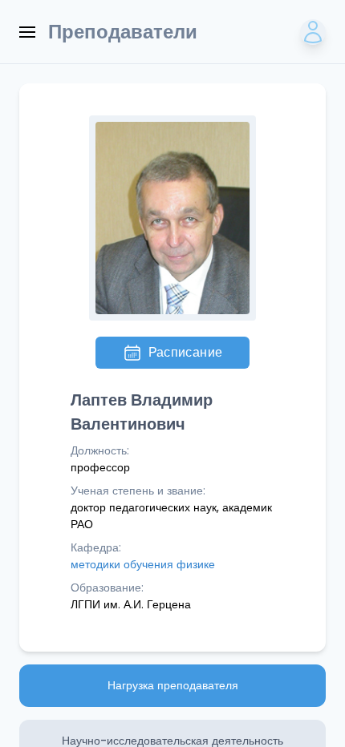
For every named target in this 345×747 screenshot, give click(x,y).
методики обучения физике (143, 564)
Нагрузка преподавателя (173, 685)
